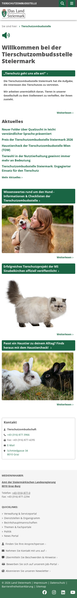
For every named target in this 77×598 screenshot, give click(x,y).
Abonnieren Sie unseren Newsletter (27, 559)
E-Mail (11, 433)
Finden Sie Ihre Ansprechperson (25, 532)
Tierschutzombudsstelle (36, 26)
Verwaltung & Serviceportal (20, 502)
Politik (7, 520)
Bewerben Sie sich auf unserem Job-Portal (32, 552)
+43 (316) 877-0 (21, 481)
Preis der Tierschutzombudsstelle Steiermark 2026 (37, 128)
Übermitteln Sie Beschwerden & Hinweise (31, 546)
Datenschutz (57, 571)
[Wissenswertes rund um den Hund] (37, 217)
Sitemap (41, 575)
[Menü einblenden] (71, 3)
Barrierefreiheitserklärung (17, 575)
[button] (62, 3)
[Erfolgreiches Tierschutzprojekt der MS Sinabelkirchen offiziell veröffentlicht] (37, 291)
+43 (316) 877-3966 (18, 423)
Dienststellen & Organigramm (22, 506)
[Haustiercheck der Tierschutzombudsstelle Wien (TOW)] (37, 365)
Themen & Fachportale (17, 515)
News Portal (11, 524)
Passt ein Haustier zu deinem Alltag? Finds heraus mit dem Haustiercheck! (34, 334)
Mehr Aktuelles (11, 166)
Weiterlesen (64, 101)
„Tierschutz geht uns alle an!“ (25, 62)
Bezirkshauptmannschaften (20, 511)
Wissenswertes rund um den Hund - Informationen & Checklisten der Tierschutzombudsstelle (29, 184)
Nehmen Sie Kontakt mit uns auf (25, 539)
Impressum (40, 571)
